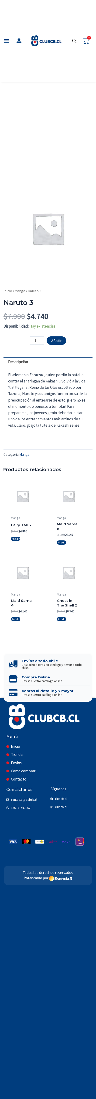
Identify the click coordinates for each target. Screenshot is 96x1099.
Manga (20, 291)
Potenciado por (36, 878)
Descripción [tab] (18, 361)
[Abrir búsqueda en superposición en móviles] (74, 41)
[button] (6, 41)
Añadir (56, 340)
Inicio (7, 291)
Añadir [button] (16, 538)
